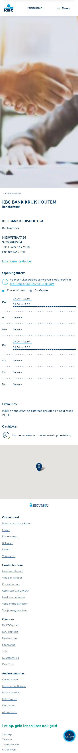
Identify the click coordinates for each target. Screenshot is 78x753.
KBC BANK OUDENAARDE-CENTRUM (32, 284)
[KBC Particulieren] (9, 8)
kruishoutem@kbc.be (16, 261)
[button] (63, 8)
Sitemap (7, 734)
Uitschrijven (9, 749)
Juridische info (10, 744)
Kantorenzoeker (13, 193)
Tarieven (7, 739)
